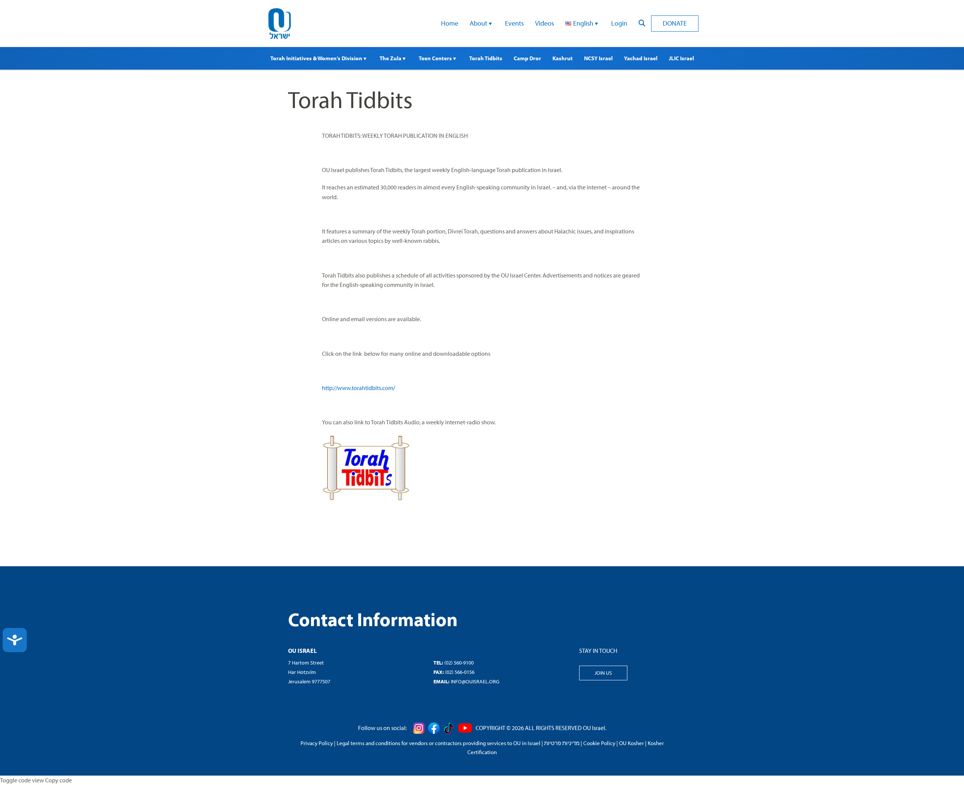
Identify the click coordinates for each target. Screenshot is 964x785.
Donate (675, 23)
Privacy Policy (316, 743)
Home (449, 23)
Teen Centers (436, 58)
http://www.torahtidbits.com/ (358, 388)
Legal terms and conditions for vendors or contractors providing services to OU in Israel (438, 743)
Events (514, 23)
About (479, 23)
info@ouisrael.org (475, 681)
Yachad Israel (640, 58)
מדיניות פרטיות (562, 743)
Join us (603, 672)
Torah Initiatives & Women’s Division (316, 58)
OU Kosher (631, 743)
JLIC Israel (681, 58)
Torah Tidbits (485, 58)
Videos (544, 23)
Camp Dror (527, 58)
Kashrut (562, 58)
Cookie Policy (599, 743)
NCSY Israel (598, 58)
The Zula (391, 58)
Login (619, 23)
